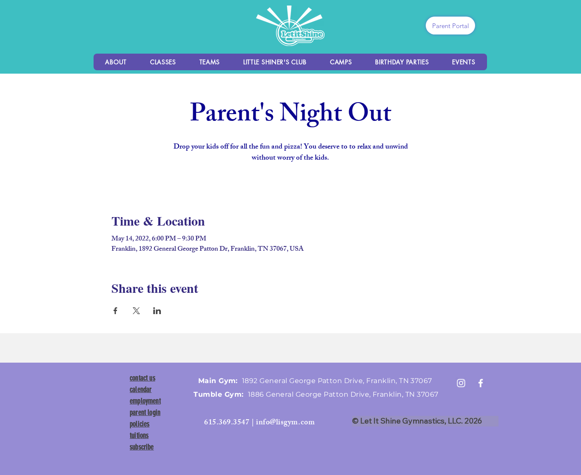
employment (145, 401)
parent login (145, 412)
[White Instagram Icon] (461, 383)
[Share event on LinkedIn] (157, 310)
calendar (140, 389)
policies (139, 424)
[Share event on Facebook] (115, 310)
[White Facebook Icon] (480, 383)
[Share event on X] (136, 310)
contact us (142, 378)
